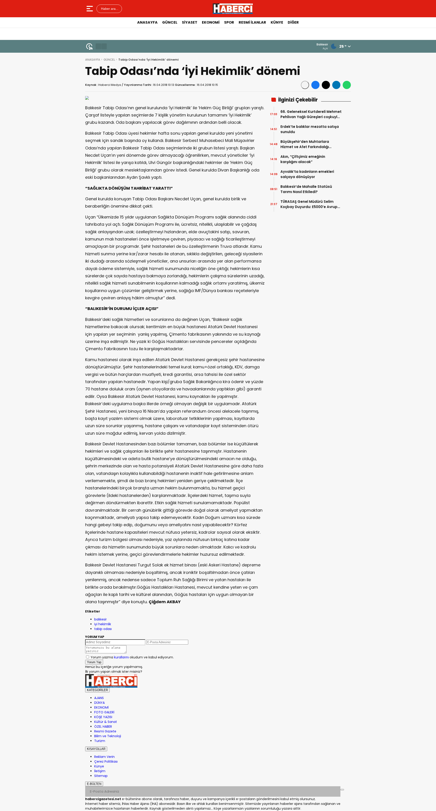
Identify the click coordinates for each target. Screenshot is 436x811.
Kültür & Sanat (105, 721)
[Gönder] (342, 789)
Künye (99, 766)
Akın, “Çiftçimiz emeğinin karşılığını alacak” (302, 159)
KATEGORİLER (97, 690)
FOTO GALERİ (104, 712)
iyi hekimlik (102, 624)
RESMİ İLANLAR (252, 22)
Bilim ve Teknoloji (107, 736)
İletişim (99, 771)
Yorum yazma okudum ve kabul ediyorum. (132, 657)
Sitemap (101, 776)
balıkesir (100, 619)
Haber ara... (109, 8)
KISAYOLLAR (96, 749)
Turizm (99, 741)
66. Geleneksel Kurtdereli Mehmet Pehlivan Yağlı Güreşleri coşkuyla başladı (311, 114)
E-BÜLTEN (94, 784)
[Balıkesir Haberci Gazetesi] (233, 8)
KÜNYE (277, 22)
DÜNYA (99, 702)
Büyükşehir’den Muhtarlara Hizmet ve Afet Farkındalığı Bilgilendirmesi (304, 144)
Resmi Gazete (105, 731)
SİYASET (189, 22)
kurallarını (121, 657)
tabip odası (103, 629)
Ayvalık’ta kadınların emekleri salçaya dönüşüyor (307, 174)
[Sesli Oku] (305, 85)
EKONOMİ (211, 22)
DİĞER (293, 22)
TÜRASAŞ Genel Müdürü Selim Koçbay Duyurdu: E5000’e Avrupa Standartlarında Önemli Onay (310, 204)
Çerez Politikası (106, 761)
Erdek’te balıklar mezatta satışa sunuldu (309, 129)
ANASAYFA (147, 22)
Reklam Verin (104, 756)
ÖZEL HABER (103, 726)
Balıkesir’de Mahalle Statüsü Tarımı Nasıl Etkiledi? (306, 189)
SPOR (229, 22)
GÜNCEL (169, 22)
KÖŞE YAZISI (103, 717)
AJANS (99, 698)
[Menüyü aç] (90, 8)
